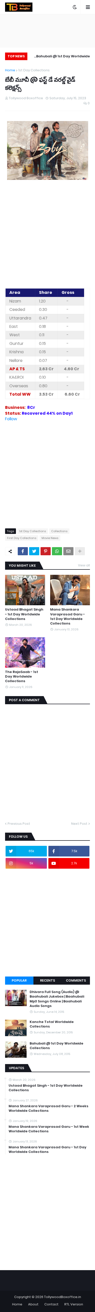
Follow (11, 419)
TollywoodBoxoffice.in (62, 1296)
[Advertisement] (47, 234)
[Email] (68, 551)
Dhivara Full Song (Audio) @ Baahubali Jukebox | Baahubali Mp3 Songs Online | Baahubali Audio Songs (57, 999)
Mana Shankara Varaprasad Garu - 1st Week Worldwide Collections (49, 1129)
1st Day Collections (34, 70)
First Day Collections (21, 538)
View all (84, 565)
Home (10, 70)
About (33, 1304)
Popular (19, 980)
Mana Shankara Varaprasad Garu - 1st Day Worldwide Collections (67, 616)
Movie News (50, 538)
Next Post (79, 823)
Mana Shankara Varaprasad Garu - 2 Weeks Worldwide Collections (48, 1108)
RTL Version (73, 1304)
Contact (51, 1304)
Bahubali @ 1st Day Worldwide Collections (63, 57)
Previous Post (19, 823)
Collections (59, 531)
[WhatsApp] (57, 551)
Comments (76, 980)
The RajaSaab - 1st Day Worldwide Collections (21, 676)
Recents (47, 980)
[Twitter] (34, 551)
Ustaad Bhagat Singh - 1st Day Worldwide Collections (24, 614)
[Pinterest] (46, 551)
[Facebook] (23, 551)
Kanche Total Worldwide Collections (52, 1024)
